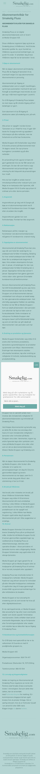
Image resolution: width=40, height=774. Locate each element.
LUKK (36, 365)
